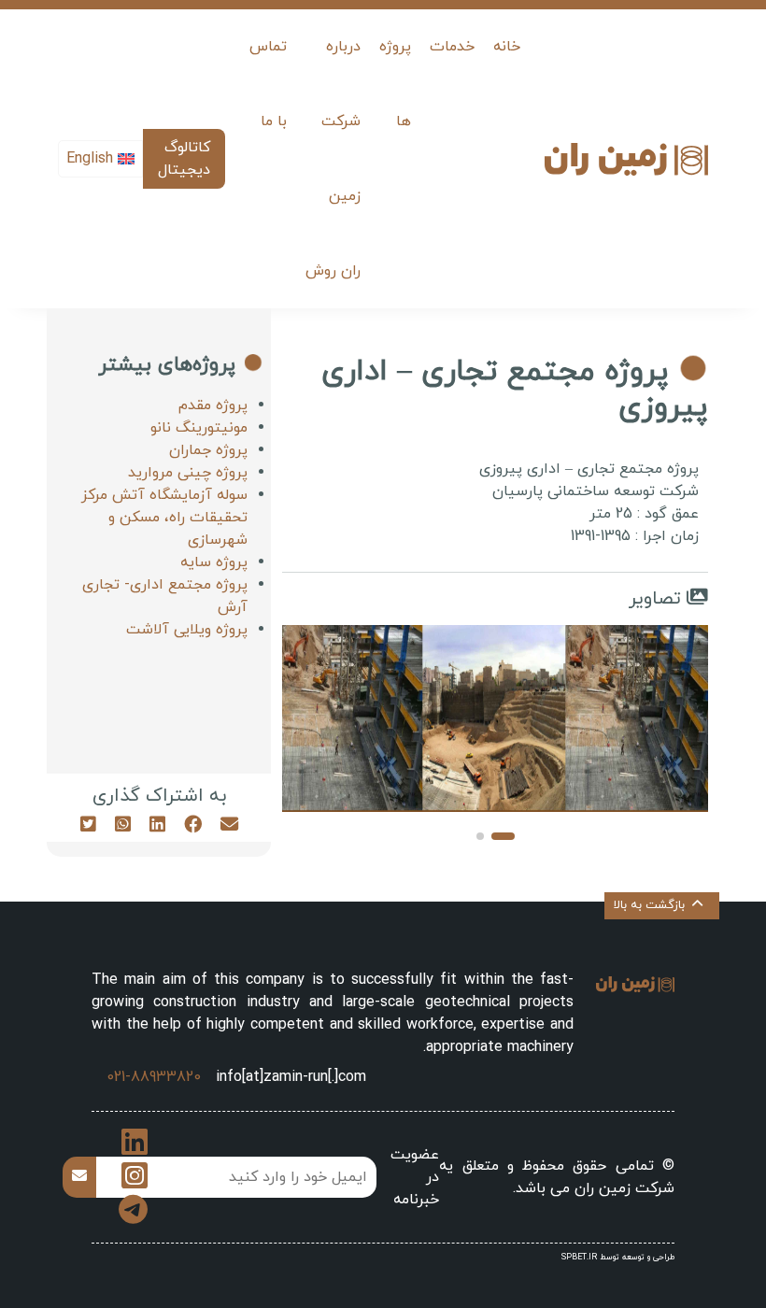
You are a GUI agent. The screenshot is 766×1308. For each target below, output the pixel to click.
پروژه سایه (214, 562)
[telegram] (133, 1216)
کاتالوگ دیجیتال (184, 158)
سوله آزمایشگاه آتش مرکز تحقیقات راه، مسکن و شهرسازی (164, 517)
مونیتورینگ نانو (199, 428)
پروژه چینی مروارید (188, 472)
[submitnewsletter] (79, 1177)
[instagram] (134, 1183)
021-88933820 (153, 1077)
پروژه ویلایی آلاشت (187, 629)
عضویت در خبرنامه (414, 1177)
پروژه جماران (208, 450)
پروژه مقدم (213, 405)
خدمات (452, 46)
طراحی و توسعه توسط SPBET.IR (617, 1257)
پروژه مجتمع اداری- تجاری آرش (165, 596)
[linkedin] (134, 1149)
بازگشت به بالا (649, 905)
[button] (503, 836)
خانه (506, 46)
